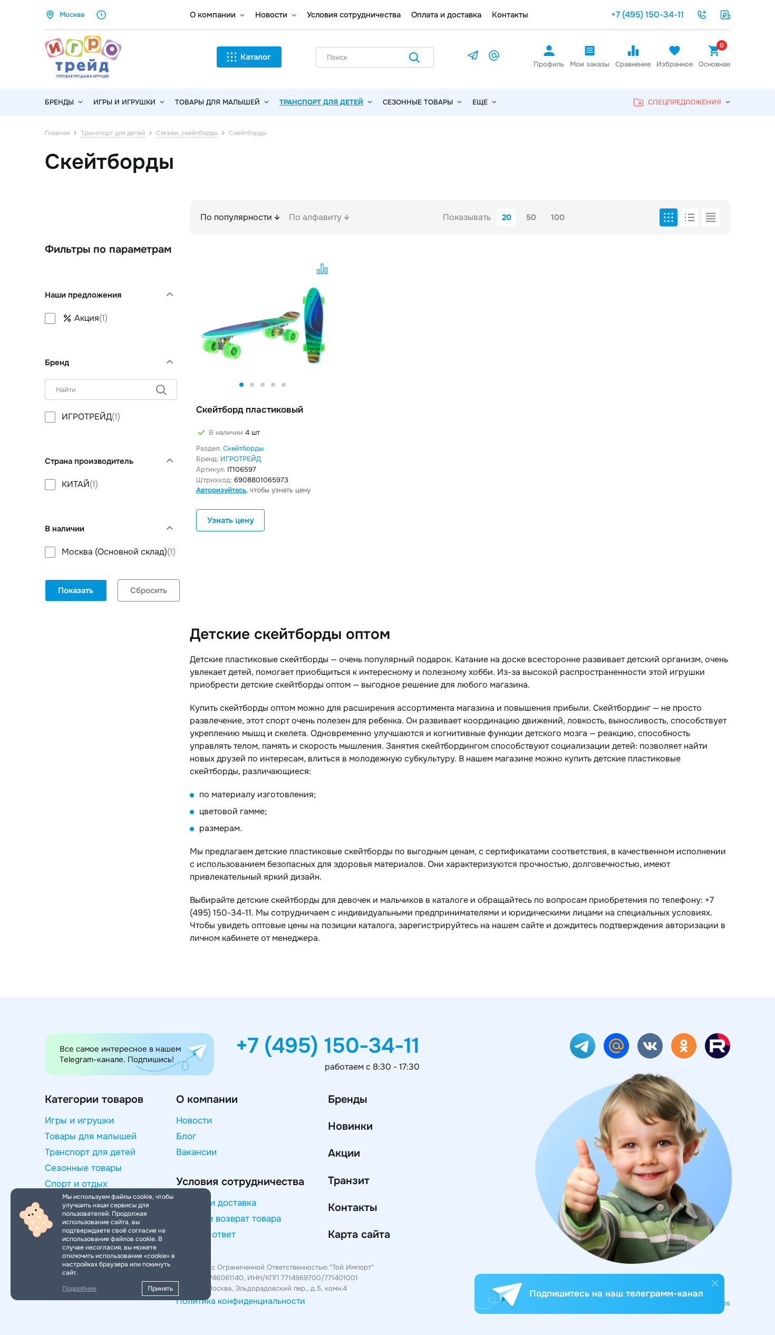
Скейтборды (243, 448)
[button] (241, 385)
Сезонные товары (418, 102)
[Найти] (414, 59)
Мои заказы (589, 64)
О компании (213, 14)
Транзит (349, 1180)
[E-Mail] (494, 57)
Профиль (549, 64)
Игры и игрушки (124, 102)
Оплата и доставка (446, 14)
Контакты (510, 14)
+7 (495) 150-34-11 (647, 14)
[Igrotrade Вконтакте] (650, 1046)
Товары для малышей (217, 102)
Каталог (255, 57)
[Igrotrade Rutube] (717, 1046)
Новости (271, 14)
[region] (111, 318)
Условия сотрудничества (354, 14)
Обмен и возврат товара (228, 1218)
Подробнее (79, 1288)
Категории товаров (94, 1099)
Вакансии (196, 1152)
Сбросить (148, 590)
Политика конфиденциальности (240, 1301)
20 (506, 217)
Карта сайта (359, 1234)
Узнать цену (230, 520)
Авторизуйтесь (221, 489)
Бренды (347, 1099)
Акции (344, 1153)
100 (558, 217)
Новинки (350, 1126)
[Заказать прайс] (725, 14)
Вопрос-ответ (206, 1234)
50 (531, 217)
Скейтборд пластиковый (249, 409)
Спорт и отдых (76, 1183)
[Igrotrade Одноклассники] (683, 1046)
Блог (186, 1136)
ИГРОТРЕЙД (240, 458)
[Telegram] (473, 57)
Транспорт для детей (321, 102)
